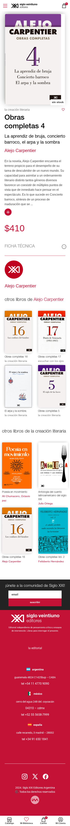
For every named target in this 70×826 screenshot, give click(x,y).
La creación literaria (16, 360)
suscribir (35, 602)
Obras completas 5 (49, 411)
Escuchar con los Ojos (51, 360)
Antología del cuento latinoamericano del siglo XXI (52, 496)
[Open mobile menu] (5, 5)
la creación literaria (17, 109)
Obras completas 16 (16, 357)
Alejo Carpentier (20, 150)
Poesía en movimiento (14, 492)
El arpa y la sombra (15, 411)
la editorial (35, 648)
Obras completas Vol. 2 (51, 557)
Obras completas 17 (49, 357)
